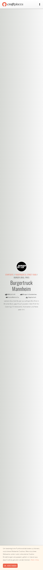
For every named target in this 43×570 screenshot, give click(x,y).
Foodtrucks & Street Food (26, 274)
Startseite (9, 274)
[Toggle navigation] (39, 4)
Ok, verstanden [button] (10, 565)
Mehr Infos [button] (35, 560)
